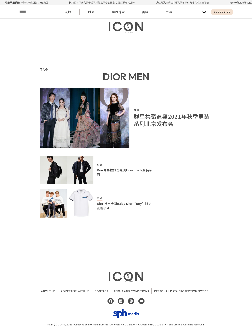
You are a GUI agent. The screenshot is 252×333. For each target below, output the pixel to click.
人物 (68, 12)
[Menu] (23, 12)
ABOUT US (48, 291)
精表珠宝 (118, 12)
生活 (169, 12)
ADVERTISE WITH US (75, 291)
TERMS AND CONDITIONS (131, 291)
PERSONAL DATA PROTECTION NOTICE (181, 291)
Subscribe (222, 11)
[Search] (204, 11)
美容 (145, 12)
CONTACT (101, 291)
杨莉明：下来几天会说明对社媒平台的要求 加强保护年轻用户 (97, 2)
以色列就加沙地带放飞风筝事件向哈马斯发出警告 (177, 2)
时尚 (91, 12)
